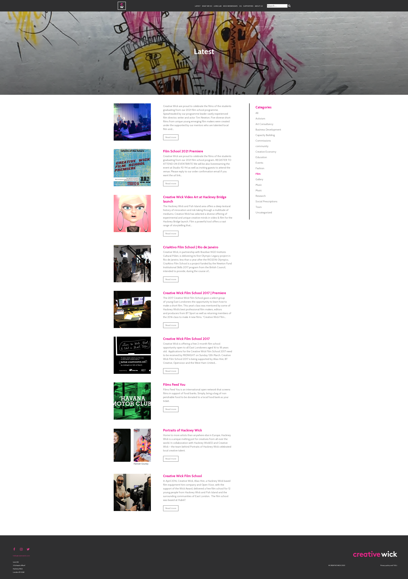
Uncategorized (264, 212)
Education (261, 157)
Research (261, 195)
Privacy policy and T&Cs (388, 565)
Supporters (248, 6)
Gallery (259, 179)
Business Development (268, 129)
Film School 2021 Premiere (183, 151)
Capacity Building (265, 135)
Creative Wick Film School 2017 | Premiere (194, 293)
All (257, 113)
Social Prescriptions (266, 201)
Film (258, 173)
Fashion (260, 168)
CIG (240, 6)
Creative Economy (266, 151)
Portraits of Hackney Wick (182, 430)
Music (259, 184)
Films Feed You (174, 385)
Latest (197, 6)
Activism (260, 118)
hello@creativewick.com (21, 556)
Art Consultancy (264, 124)
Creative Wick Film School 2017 (186, 339)
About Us (259, 6)
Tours (259, 206)
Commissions (263, 140)
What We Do (207, 6)
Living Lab (218, 6)
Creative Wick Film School (182, 476)
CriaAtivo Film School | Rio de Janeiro (190, 247)
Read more (170, 137)
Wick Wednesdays (230, 6)
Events (259, 162)
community (262, 146)
